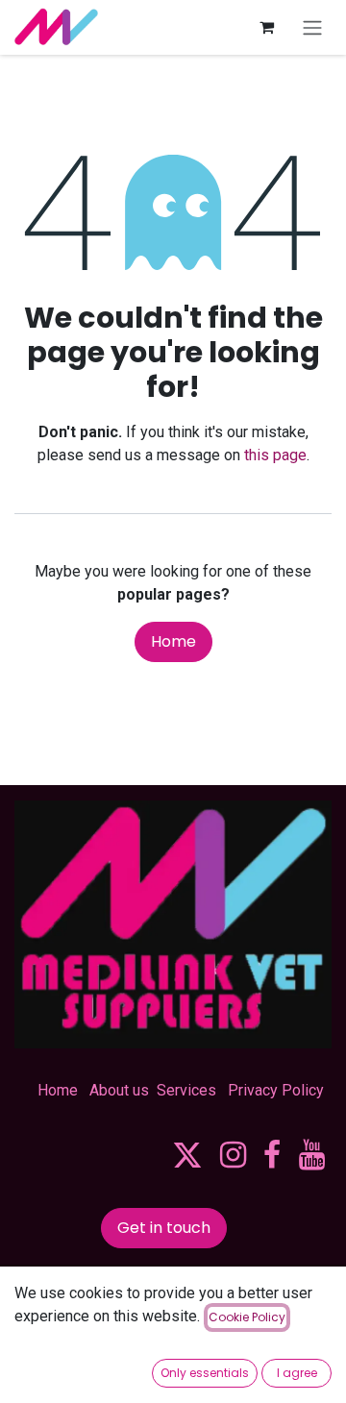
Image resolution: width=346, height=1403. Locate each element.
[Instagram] (233, 1155)
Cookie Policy (247, 1317)
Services (186, 1090)
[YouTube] (312, 1155)
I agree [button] (297, 1373)
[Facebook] (272, 1155)
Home (173, 641)
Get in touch (163, 1228)
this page (275, 455)
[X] (187, 1155)
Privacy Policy (276, 1090)
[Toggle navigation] (312, 27)
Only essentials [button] (205, 1373)
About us (119, 1090)
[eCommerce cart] (266, 27)
